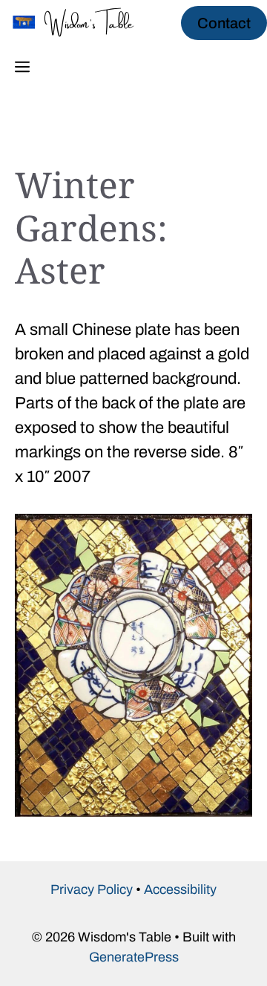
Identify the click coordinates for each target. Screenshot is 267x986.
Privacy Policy (91, 889)
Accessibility (180, 889)
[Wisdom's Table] (81, 22)
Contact (224, 23)
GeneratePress (134, 957)
